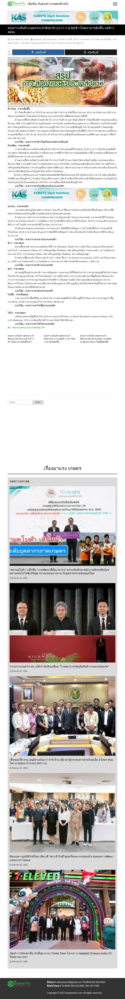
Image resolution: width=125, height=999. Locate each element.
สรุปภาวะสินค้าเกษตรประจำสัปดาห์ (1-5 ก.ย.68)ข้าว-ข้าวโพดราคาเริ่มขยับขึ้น (59, 338)
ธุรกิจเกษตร (51, 39)
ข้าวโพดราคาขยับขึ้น (101, 39)
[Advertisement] (62, 369)
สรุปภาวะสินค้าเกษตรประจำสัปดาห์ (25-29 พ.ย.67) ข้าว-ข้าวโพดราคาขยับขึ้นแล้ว (21, 338)
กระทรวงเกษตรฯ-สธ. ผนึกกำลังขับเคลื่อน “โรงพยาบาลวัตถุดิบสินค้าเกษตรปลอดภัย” (59, 666)
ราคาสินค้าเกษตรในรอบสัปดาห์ (34, 43)
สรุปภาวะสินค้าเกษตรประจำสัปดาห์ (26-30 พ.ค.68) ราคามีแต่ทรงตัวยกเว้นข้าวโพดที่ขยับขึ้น (95, 338)
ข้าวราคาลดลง (83, 39)
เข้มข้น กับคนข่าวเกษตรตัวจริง (47, 4)
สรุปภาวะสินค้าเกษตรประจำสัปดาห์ (66, 43)
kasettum (37, 39)
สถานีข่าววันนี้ (65, 39)
